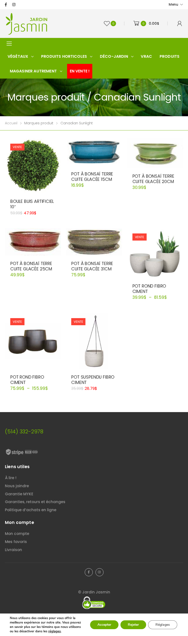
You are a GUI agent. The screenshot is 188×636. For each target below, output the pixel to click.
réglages (54, 631)
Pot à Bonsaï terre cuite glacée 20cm (153, 179)
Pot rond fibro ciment (149, 288)
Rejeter (133, 624)
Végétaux (18, 56)
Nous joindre (17, 485)
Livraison (13, 549)
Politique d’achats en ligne (30, 509)
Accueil (11, 123)
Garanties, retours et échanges (35, 501)
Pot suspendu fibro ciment (92, 379)
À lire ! (10, 477)
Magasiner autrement (33, 71)
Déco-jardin (114, 56)
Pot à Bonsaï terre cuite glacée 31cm (92, 266)
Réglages (162, 624)
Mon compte (17, 533)
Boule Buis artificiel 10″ (32, 204)
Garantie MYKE (19, 494)
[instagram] (13, 4)
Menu (173, 4)
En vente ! (80, 71)
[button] (33, 188)
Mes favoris (16, 541)
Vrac (146, 56)
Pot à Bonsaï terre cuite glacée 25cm (31, 266)
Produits (169, 56)
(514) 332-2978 (24, 431)
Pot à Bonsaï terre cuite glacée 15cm (92, 176)
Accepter (104, 624)
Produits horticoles (64, 56)
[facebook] (6, 4)
